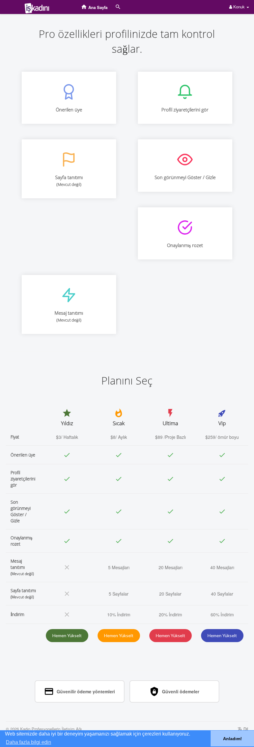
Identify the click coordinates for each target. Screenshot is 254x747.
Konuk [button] (239, 7)
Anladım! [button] (232, 738)
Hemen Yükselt (67, 635)
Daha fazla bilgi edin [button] (28, 742)
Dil (245, 729)
